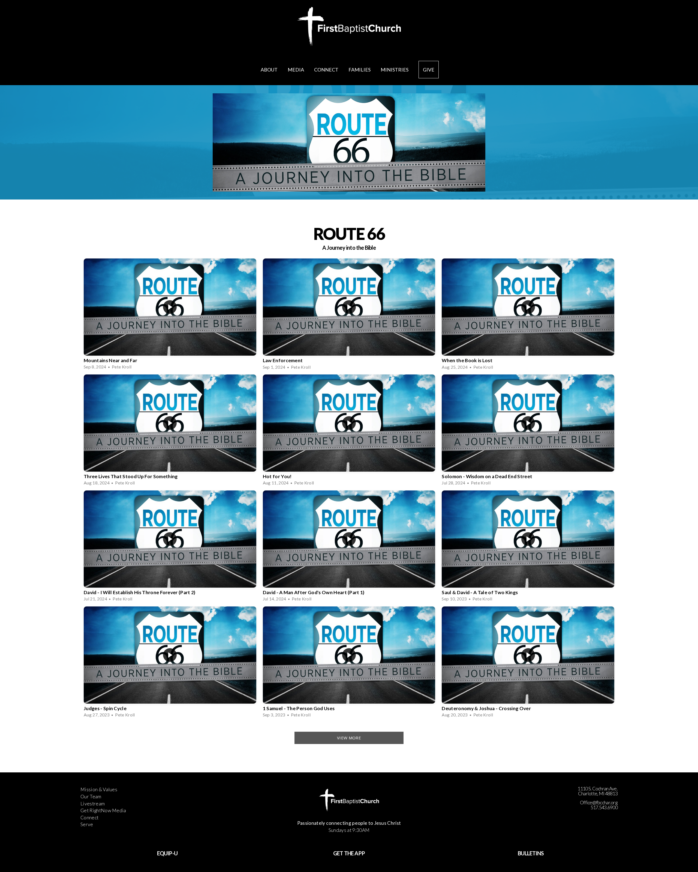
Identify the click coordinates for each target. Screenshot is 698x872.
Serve (86, 824)
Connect (326, 70)
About (269, 70)
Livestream (92, 803)
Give (428, 70)
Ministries (395, 70)
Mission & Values (98, 789)
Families (359, 70)
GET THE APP (349, 853)
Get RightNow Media (103, 810)
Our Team (90, 796)
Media (296, 70)
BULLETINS (531, 853)
